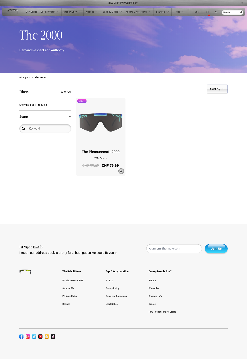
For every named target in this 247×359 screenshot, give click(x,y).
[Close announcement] (242, 3)
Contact (152, 304)
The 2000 (40, 77)
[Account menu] (216, 12)
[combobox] (232, 12)
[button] (217, 89)
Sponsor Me (68, 288)
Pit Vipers (24, 77)
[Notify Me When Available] (121, 171)
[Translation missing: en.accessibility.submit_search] (241, 12)
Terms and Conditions (116, 296)
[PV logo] (13, 12)
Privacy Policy (112, 288)
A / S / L (109, 280)
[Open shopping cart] (208, 12)
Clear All (66, 92)
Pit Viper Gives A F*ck (72, 280)
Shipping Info (155, 296)
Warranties (154, 288)
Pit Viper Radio (69, 296)
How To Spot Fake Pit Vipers (162, 312)
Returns (152, 280)
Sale (197, 12)
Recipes (66, 304)
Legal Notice (112, 304)
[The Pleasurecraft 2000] (100, 122)
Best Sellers (31, 12)
